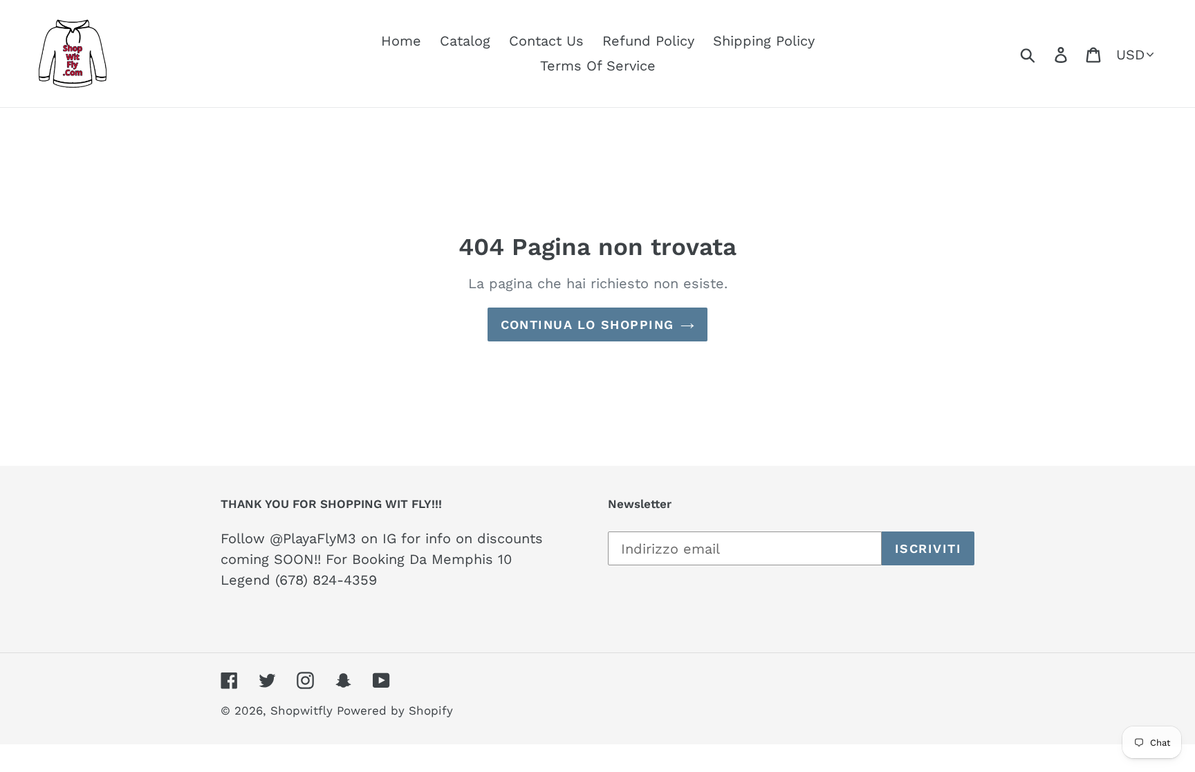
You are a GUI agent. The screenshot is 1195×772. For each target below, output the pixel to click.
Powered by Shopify (395, 710)
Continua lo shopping (587, 324)
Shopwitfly (303, 710)
